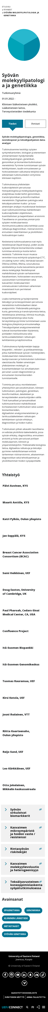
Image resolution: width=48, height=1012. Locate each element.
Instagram (11, 975)
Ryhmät (8, 9)
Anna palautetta (36, 997)
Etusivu (6, 6)
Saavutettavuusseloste (24, 993)
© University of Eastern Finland (24, 961)
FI (32, 1007)
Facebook (5, 975)
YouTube (18, 975)
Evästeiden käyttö (14, 997)
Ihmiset (35, 123)
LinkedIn (24, 975)
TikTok (43, 975)
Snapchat (30, 975)
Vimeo (24, 983)
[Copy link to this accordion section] (40, 809)
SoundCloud (36, 975)
